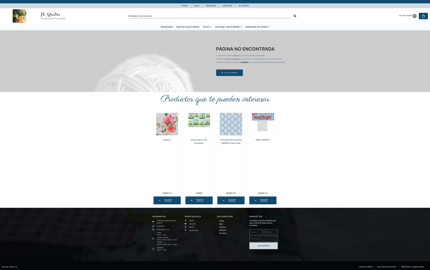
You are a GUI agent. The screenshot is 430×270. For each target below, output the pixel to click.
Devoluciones (366, 267)
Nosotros (211, 6)
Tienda (184, 6)
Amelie (167, 140)
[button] (199, 200)
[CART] (423, 16)
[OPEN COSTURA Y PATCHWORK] (241, 27)
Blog (197, 6)
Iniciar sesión (406, 15)
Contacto (227, 6)
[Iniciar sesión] (415, 16)
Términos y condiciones (412, 267)
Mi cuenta (244, 6)
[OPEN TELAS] (211, 27)
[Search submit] (295, 16)
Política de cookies (387, 267)
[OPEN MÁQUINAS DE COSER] (268, 27)
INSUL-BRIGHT (263, 140)
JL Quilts (50, 14)
